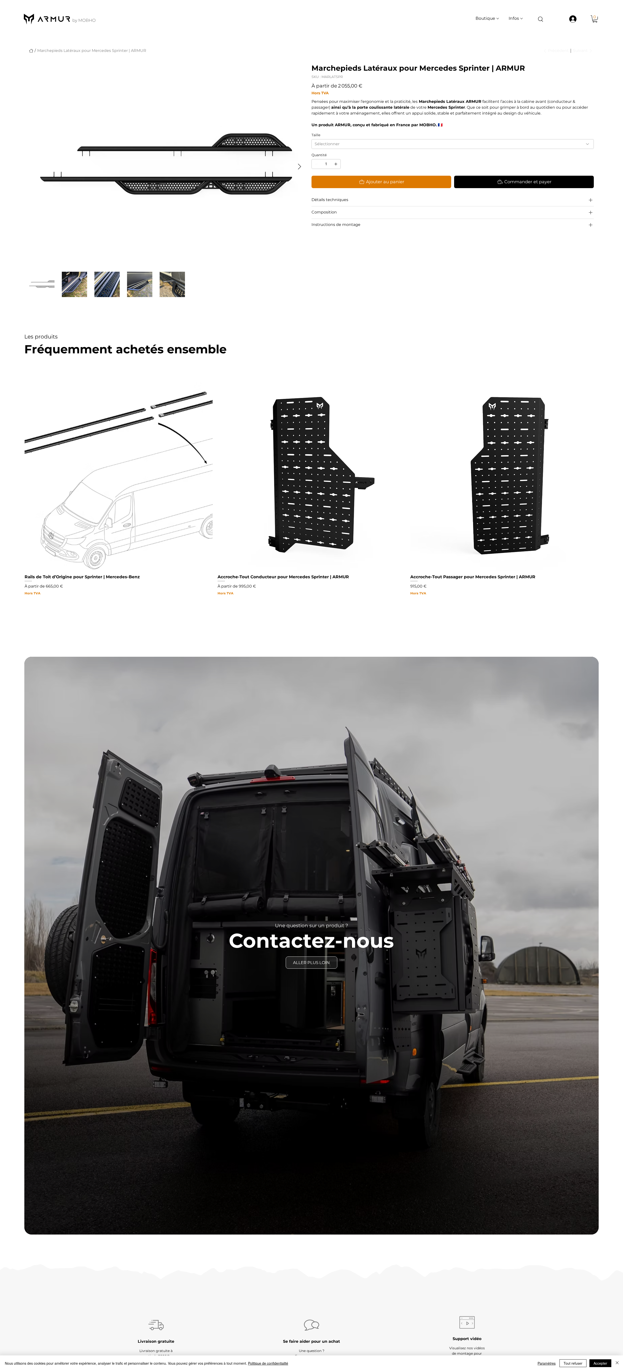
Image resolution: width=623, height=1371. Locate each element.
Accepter (600, 1363)
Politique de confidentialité (268, 1363)
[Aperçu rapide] (119, 476)
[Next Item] (299, 167)
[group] (311, 489)
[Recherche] (540, 19)
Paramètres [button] (547, 1363)
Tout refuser (573, 1363)
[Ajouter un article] (336, 164)
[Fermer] (617, 1363)
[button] (595, 18)
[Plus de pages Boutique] (497, 18)
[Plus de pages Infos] (521, 18)
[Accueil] (31, 50)
